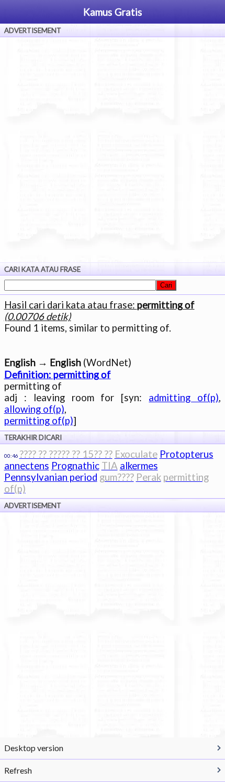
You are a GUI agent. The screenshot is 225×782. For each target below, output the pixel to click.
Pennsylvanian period (50, 477)
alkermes (139, 465)
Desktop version (33, 748)
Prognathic (75, 465)
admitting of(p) (184, 397)
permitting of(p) (38, 420)
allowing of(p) (34, 409)
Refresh (18, 770)
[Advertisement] (112, 149)
